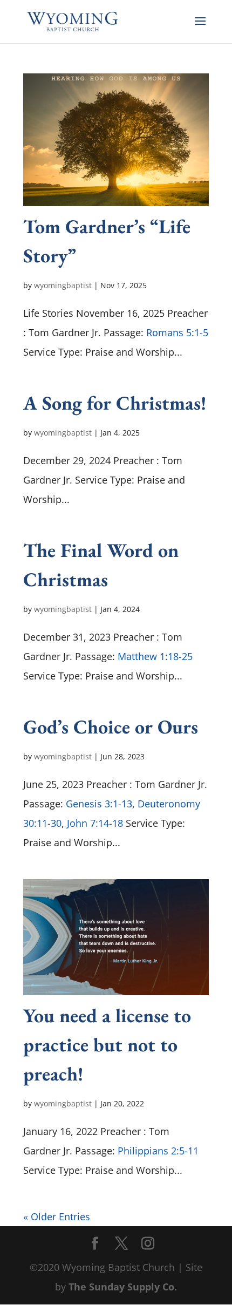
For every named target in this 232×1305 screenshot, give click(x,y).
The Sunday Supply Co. (123, 1286)
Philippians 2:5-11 (158, 1150)
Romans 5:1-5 (177, 332)
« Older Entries (56, 1216)
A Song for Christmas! (114, 403)
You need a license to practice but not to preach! (107, 1044)
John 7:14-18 (95, 823)
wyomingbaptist (63, 285)
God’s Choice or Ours (110, 726)
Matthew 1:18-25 (155, 656)
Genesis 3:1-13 (99, 803)
